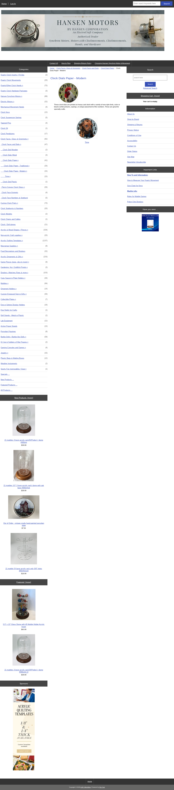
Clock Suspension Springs (24, 118)
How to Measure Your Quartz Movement (143, 180)
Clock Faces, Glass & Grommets (68, 68)
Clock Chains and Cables (24, 219)
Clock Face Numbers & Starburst (24, 198)
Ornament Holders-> (24, 289)
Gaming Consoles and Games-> (24, 348)
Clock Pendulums (24, 134)
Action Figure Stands (24, 326)
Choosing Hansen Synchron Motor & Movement (112, 63)
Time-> (24, 176)
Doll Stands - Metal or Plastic (24, 315)
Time (87, 142)
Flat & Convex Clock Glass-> (24, 187)
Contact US (54, 63)
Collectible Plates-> (24, 299)
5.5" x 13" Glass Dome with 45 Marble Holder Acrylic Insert (23, 625)
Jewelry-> (24, 353)
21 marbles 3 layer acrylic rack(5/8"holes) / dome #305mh (23, 441)
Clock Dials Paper (107, 68)
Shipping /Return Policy (82, 63)
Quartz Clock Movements (24, 80)
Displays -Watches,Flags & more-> (24, 273)
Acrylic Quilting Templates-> (24, 241)
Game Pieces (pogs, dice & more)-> (24, 262)
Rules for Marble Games (136, 196)
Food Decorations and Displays (24, 251)
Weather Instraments (24, 363)
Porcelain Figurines (24, 331)
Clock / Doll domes (24, 224)
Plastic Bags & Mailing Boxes (24, 358)
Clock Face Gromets (24, 192)
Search (150, 70)
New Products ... (7, 380)
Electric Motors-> (24, 102)
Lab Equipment (24, 321)
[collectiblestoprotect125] (150, 223)
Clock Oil (24, 128)
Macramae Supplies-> (24, 246)
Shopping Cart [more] (150, 96)
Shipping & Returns (134, 125)
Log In (13, 4)
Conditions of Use (134, 135)
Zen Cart (102, 787)
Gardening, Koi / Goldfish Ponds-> (24, 267)
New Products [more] (23, 398)
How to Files (66, 63)
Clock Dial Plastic (24, 182)
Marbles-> (24, 283)
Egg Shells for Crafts (24, 310)
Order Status (132, 151)
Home (4, 4)
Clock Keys (24, 112)
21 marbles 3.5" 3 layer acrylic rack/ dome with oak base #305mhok (24, 486)
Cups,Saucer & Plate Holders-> (24, 278)
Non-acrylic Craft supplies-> (24, 235)
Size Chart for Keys (135, 186)
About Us (131, 114)
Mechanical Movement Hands (24, 107)
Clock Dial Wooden (24, 150)
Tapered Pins (24, 123)
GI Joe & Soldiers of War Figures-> (24, 342)
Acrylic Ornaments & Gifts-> (24, 257)
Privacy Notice (133, 130)
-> (24, 139)
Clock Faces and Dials (90, 68)
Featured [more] (23, 582)
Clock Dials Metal (24, 155)
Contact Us (131, 146)
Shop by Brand (133, 119)
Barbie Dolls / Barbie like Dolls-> (24, 337)
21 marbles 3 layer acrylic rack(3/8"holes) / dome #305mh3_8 (23, 671)
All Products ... (7, 390)
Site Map (130, 157)
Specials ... (5, 374)
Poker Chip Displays (135, 202)
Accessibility (132, 141)
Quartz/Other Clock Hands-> (24, 85)
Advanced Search (150, 88)
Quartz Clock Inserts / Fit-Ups (24, 75)
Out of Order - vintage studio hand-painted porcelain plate (23, 524)
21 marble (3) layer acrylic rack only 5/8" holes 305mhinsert (23, 570)
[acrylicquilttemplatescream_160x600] (24, 729)
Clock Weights (24, 214)
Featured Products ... (9, 385)
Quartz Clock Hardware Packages (24, 91)
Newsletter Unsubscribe (136, 162)
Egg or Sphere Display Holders (24, 305)
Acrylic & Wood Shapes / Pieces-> (24, 230)
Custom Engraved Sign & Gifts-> (24, 294)
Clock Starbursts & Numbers (24, 208)
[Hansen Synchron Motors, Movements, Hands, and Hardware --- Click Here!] (82, 56)
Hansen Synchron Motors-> (24, 96)
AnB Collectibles (85, 787)
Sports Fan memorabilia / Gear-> (24, 369)
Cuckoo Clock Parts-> (24, 203)
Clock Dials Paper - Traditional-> (24, 166)
